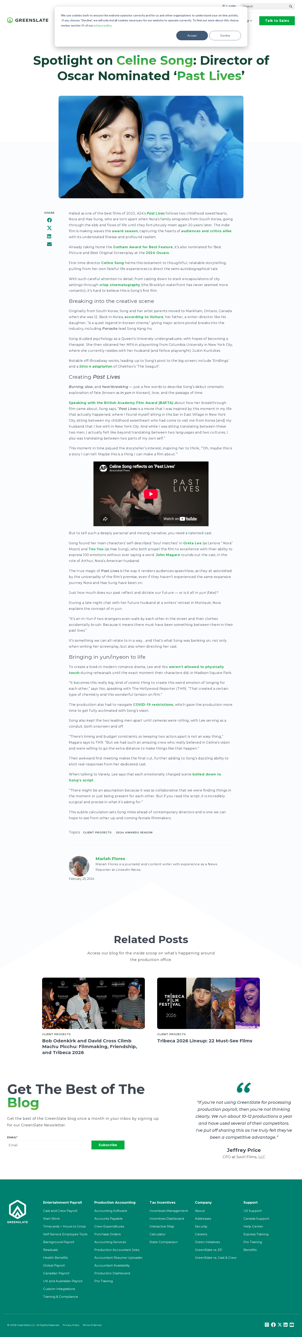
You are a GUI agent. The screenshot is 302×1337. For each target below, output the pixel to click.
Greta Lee (192, 543)
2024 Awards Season (134, 832)
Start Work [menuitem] (51, 1218)
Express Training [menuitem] (256, 1234)
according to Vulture (143, 317)
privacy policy (102, 25)
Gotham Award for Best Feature (143, 247)
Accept (192, 35)
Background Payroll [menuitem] (58, 1242)
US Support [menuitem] (252, 1211)
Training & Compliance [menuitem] (60, 1297)
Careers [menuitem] (201, 1234)
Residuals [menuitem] (50, 1250)
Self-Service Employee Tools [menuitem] (65, 1234)
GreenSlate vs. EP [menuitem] (208, 1250)
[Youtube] (292, 1325)
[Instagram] (267, 1325)
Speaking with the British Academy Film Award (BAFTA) (121, 403)
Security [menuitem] (201, 1226)
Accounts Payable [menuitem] (108, 1218)
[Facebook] (49, 221)
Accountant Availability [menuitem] (112, 1265)
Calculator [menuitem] (158, 1234)
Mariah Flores (110, 858)
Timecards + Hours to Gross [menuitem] (64, 1226)
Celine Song (112, 263)
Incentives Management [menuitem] (169, 1211)
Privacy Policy (71, 1325)
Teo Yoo (96, 549)
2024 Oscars (157, 253)
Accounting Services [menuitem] (110, 1242)
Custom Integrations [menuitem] (59, 1289)
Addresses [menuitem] (203, 1218)
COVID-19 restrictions (153, 705)
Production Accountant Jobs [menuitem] (116, 1250)
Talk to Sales (277, 21)
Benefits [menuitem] (250, 1250)
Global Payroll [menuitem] (54, 1265)
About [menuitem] (200, 1211)
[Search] (291, 6)
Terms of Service (92, 1325)
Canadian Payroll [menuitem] (56, 1273)
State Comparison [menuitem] (164, 1242)
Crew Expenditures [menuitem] (109, 1226)
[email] (49, 245)
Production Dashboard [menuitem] (112, 1273)
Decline (225, 35)
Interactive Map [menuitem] (162, 1226)
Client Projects (97, 832)
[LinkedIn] (49, 237)
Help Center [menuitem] (253, 1226)
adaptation (96, 366)
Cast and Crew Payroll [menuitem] (60, 1211)
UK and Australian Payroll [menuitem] (62, 1281)
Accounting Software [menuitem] (110, 1211)
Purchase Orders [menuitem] (107, 1234)
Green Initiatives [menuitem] (207, 1242)
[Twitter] (49, 229)
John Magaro (168, 555)
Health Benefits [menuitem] (55, 1258)
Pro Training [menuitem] (103, 1281)
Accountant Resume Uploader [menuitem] (118, 1258)
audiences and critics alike (206, 231)
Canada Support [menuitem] (256, 1218)
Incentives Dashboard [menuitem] (167, 1218)
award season (125, 231)
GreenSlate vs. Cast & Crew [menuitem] (215, 1258)
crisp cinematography (119, 285)
